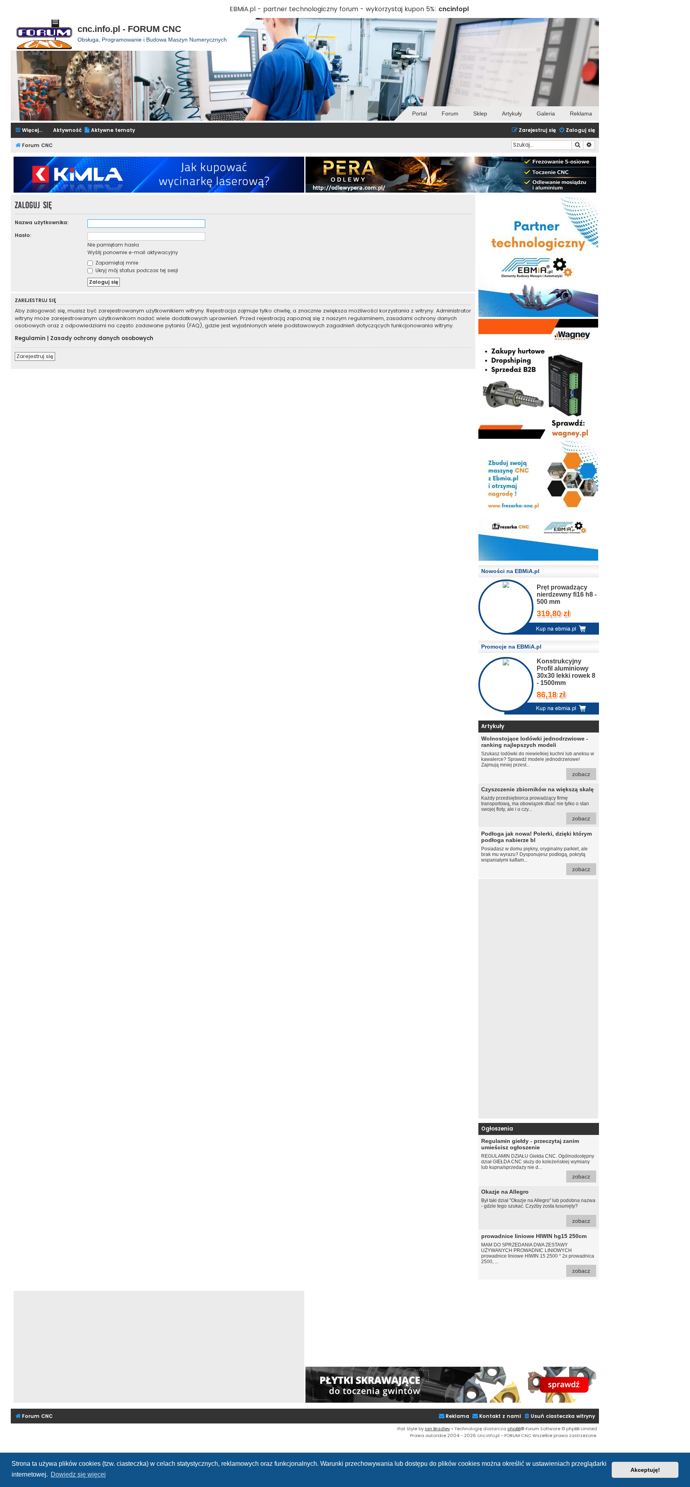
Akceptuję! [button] (645, 1470)
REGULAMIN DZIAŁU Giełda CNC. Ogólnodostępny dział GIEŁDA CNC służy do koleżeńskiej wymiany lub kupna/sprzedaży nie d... (537, 1159)
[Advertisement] (538, 999)
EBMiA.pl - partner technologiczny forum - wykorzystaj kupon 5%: (333, 9)
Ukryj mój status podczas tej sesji (136, 270)
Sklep (480, 113)
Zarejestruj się (35, 356)
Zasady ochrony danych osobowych (101, 338)
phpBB (514, 1428)
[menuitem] (109, 130)
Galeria (546, 113)
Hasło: (23, 235)
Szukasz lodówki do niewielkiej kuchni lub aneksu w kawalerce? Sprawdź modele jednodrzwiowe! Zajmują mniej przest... (537, 756)
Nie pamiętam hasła (113, 245)
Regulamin (30, 338)
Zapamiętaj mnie (116, 262)
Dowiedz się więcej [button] (78, 1474)
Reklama (581, 113)
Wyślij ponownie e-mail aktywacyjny (132, 252)
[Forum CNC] (44, 34)
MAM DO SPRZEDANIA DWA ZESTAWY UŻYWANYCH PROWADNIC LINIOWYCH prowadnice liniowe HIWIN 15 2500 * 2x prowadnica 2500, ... (537, 1253)
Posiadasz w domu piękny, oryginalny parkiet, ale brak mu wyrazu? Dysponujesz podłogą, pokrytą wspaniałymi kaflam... (536, 851)
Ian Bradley (437, 1428)
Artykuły (512, 113)
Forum (450, 113)
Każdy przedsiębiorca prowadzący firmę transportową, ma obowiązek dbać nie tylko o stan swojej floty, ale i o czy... (537, 804)
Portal (419, 113)
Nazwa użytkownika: (42, 222)
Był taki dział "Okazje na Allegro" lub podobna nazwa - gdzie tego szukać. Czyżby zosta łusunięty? (538, 1206)
